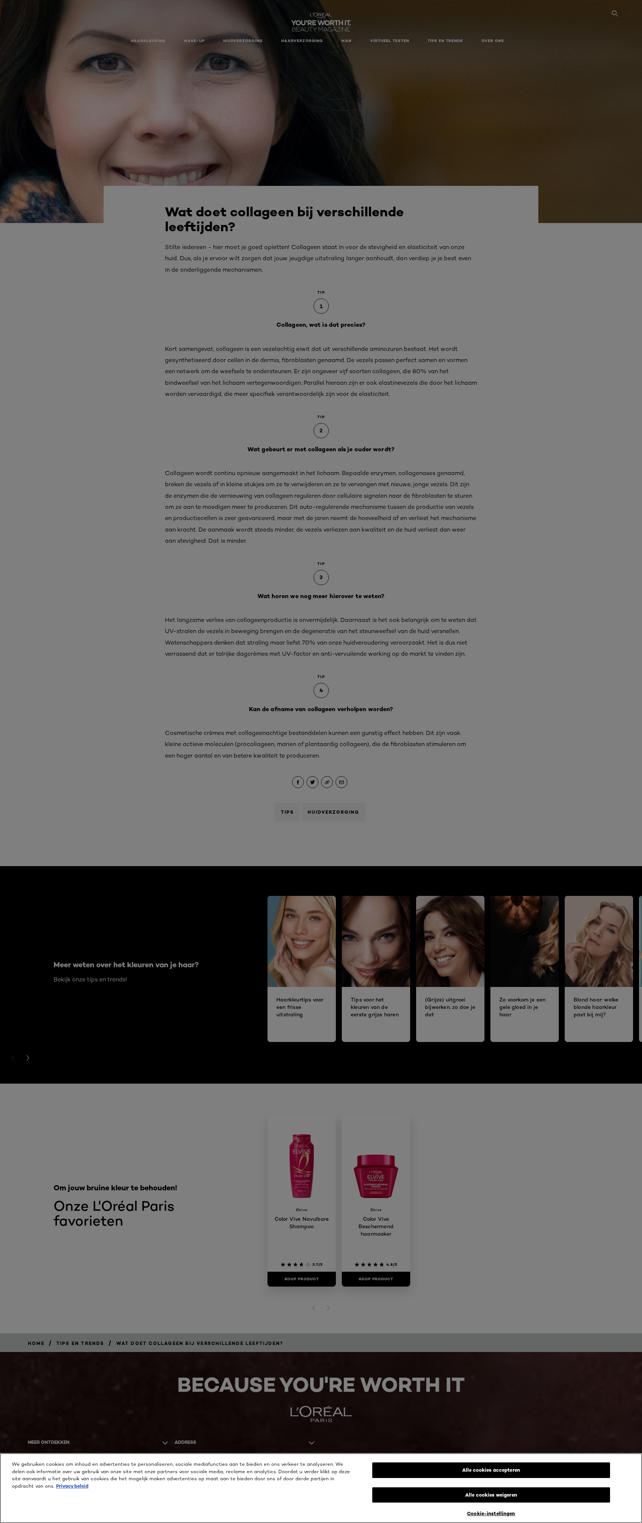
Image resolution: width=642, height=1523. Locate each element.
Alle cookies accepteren (491, 1470)
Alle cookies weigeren (491, 1495)
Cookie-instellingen (491, 1513)
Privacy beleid (72, 1486)
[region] (321, 1488)
